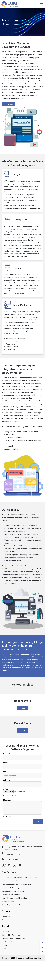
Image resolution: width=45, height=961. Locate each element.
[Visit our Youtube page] (20, 865)
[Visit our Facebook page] (4, 865)
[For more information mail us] (42, 951)
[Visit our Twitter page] (9, 865)
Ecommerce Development (11, 894)
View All (22, 708)
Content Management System (13, 891)
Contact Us (8, 104)
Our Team (5, 931)
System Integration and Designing (14, 898)
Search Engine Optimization (12, 905)
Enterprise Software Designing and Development (20, 877)
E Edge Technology (34, 958)
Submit (38, 821)
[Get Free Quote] (42, 942)
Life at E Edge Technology (11, 935)
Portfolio (5, 945)
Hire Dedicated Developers (12, 888)
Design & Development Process (13, 938)
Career (4, 920)
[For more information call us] (42, 947)
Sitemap (5, 949)
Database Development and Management (17, 884)
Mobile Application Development (14, 881)
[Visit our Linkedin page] (14, 865)
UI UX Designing (8, 901)
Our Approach (7, 942)
